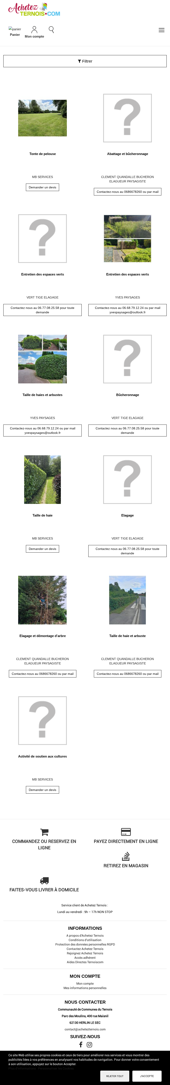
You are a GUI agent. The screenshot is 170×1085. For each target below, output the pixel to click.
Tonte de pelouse (42, 154)
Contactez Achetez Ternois (85, 949)
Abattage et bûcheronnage (127, 154)
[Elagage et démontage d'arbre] (42, 598)
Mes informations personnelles (85, 988)
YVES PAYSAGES (127, 297)
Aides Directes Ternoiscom (85, 962)
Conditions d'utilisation (85, 940)
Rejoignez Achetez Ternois (85, 953)
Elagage (127, 515)
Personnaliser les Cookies (56, 1068)
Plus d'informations (22, 1068)
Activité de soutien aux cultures (42, 756)
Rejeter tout (115, 1076)
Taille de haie (42, 515)
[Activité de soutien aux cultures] (42, 719)
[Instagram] (89, 1046)
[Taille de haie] (42, 478)
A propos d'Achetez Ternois (85, 935)
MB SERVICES (42, 177)
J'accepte (147, 1076)
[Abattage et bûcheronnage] (127, 116)
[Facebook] (81, 1046)
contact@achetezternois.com (85, 1029)
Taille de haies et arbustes (42, 395)
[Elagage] (127, 478)
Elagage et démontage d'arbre (42, 636)
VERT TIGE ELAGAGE (42, 297)
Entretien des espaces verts (42, 274)
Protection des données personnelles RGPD (85, 944)
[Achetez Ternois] (85, 9)
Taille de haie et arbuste (127, 636)
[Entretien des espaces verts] (42, 237)
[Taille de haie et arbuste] (127, 598)
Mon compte (85, 983)
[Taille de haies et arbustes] (42, 357)
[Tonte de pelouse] (42, 116)
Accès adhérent (85, 957)
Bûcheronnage (127, 395)
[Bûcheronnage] (127, 357)
